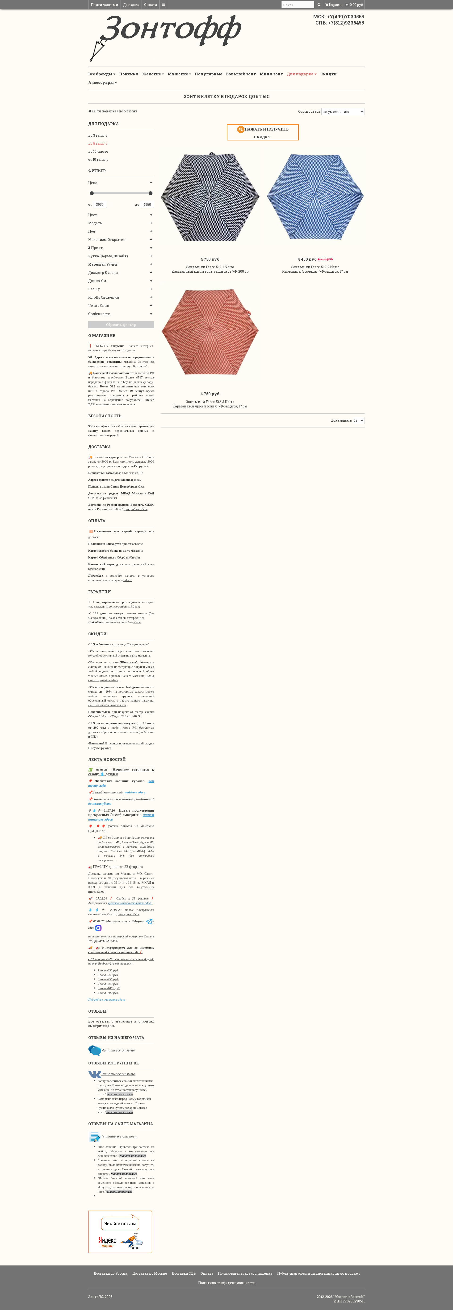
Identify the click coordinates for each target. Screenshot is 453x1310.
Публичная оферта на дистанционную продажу (318, 1273)
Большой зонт (241, 73)
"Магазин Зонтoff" (349, 1296)
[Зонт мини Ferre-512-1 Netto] (210, 196)
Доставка (131, 4)
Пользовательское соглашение (245, 1273)
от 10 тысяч (98, 159)
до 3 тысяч (97, 135)
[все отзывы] (120, 1231)
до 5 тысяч (97, 143)
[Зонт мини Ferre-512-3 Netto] (210, 331)
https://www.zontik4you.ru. (118, 350)
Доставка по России (110, 1273)
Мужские (178, 73)
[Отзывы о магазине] (94, 1050)
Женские (152, 73)
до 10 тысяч (98, 151)
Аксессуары (101, 82)
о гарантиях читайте (118, 622)
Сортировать (309, 111)
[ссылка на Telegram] (149, 921)
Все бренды (100, 73)
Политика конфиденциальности (226, 1283)
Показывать (341, 420)
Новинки (128, 73)
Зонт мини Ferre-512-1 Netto (210, 267)
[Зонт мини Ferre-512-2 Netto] (315, 196)
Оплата (150, 4)
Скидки (328, 73)
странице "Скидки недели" (131, 644)
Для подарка (301, 73)
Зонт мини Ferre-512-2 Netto (315, 267)
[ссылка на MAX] (98, 927)
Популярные (208, 73)
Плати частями (104, 4)
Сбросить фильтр (121, 324)
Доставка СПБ (183, 1273)
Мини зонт (271, 73)
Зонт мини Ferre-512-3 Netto (210, 401)
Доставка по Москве (149, 1273)
